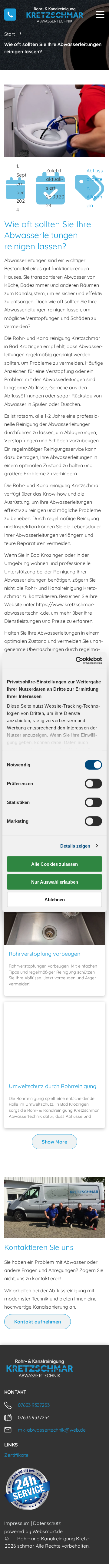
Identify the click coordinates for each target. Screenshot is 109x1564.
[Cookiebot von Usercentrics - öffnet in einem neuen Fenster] (77, 660)
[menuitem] (54, 1454)
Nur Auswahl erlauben (54, 881)
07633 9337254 (34, 1417)
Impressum (17, 1523)
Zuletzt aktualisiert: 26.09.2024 (55, 188)
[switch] (93, 784)
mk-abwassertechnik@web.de (52, 1430)
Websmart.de (47, 1531)
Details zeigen (75, 845)
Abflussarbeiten (95, 179)
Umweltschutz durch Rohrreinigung (52, 1086)
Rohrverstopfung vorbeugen (44, 953)
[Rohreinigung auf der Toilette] (54, 1040)
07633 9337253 (34, 1405)
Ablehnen (55, 899)
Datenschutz (47, 1523)
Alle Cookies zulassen (54, 864)
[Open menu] (100, 14)
